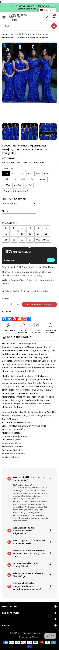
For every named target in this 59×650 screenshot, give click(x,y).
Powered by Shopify (29, 637)
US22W (28, 185)
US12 (6, 179)
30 (30, 239)
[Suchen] (54, 26)
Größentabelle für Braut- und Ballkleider (25, 291)
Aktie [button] (8, 311)
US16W (43, 179)
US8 (38, 173)
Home (5, 34)
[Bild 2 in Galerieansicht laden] (29, 131)
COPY (51, 260)
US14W (32, 179)
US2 (14, 173)
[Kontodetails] (48, 16)
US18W (7, 185)
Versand (6, 162)
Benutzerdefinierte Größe (16, 191)
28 (22, 239)
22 (46, 234)
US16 (23, 179)
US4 (22, 173)
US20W (17, 185)
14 (14, 234)
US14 (14, 179)
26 (14, 239)
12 (6, 234)
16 (22, 234)
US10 (46, 173)
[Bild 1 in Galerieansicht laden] (10, 131)
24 (6, 239)
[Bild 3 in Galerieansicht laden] (48, 131)
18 (30, 234)
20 (38, 234)
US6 (30, 173)
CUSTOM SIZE (42, 239)
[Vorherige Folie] (5, 7)
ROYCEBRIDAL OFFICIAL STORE (33, 633)
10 (46, 228)
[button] (4, 17)
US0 (6, 173)
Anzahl (5, 298)
